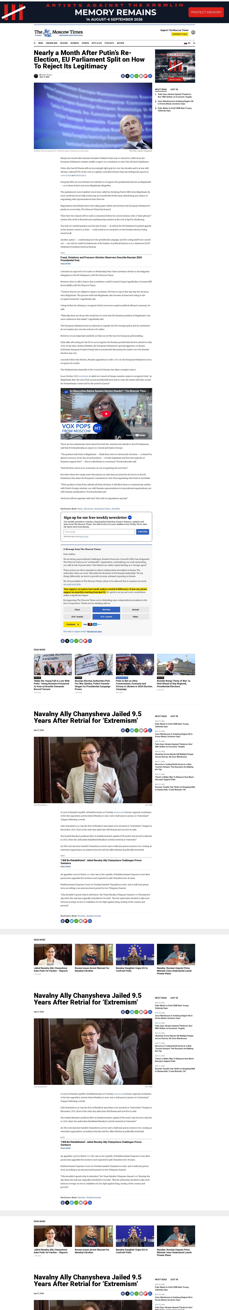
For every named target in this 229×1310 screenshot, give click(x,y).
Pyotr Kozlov (47, 75)
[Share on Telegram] (132, 76)
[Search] (194, 43)
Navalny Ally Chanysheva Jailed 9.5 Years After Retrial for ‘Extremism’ (88, 717)
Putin (80, 509)
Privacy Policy (83, 536)
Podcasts (109, 43)
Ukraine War (51, 43)
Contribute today (179, 34)
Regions (64, 43)
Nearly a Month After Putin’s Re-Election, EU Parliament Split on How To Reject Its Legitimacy (89, 59)
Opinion (85, 43)
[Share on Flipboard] (145, 76)
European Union (102, 509)
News (40, 43)
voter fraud (66, 175)
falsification (80, 175)
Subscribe (142, 532)
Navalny (81, 916)
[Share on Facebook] (123, 76)
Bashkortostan (94, 916)
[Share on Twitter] (127, 76)
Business (75, 43)
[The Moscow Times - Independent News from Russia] (58, 32)
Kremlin (116, 509)
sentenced (118, 812)
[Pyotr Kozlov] (36, 76)
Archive (120, 43)
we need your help (72, 584)
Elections (88, 509)
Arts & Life (97, 43)
